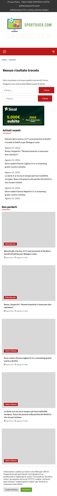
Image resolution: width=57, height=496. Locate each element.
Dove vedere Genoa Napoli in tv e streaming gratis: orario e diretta (25, 193)
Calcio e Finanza (11, 351)
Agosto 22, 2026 (22, 257)
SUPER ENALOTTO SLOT (29, 6)
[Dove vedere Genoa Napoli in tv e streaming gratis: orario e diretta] (28, 446)
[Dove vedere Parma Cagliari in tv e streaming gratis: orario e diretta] (28, 337)
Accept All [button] (26, 490)
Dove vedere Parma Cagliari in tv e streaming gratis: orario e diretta (26, 165)
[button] (4, 51)
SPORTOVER (28, 36)
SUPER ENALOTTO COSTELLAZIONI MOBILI (29, 10)
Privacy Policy (14, 2)
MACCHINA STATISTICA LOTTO (36, 2)
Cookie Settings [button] (11, 490)
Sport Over (10, 257)
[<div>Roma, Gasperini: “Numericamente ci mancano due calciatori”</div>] (28, 283)
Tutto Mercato (10, 244)
